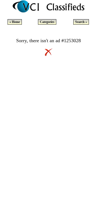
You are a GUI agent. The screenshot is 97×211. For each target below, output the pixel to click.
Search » (81, 22)
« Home (14, 22)
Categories (47, 22)
